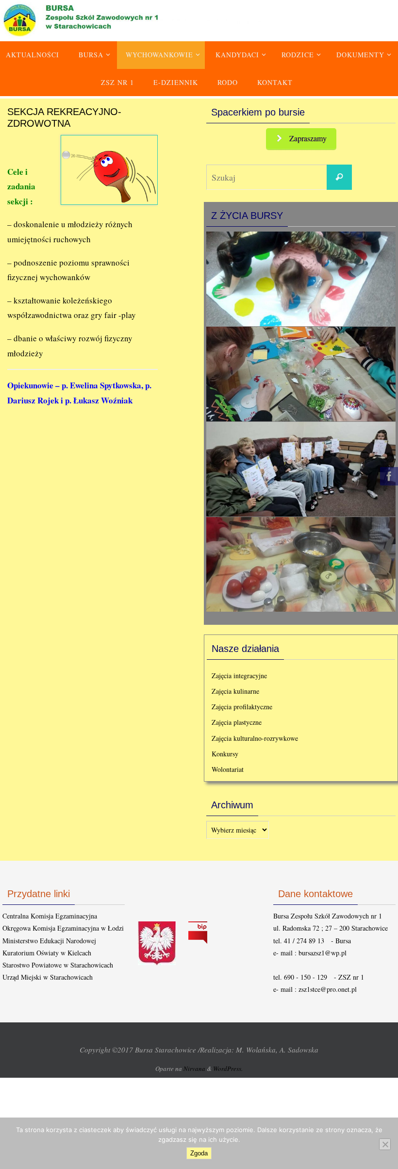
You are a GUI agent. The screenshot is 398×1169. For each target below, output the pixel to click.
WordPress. (228, 1066)
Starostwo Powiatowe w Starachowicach (57, 962)
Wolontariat (228, 766)
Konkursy (225, 751)
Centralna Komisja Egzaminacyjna (49, 913)
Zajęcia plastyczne (237, 720)
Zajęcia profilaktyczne (242, 704)
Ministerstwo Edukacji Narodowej (49, 938)
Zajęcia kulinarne (235, 688)
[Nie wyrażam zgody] (385, 1144)
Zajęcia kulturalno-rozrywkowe (255, 735)
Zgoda (199, 1153)
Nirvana (194, 1066)
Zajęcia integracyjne (239, 673)
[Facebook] (388, 476)
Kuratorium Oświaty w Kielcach (46, 950)
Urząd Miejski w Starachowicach (47, 974)
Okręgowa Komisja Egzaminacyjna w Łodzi (63, 926)
